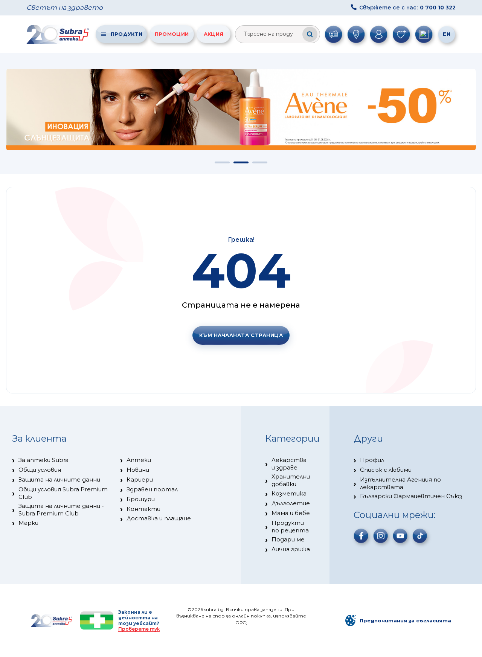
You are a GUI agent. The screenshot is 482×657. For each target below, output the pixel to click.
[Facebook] (361, 535)
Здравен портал (152, 489)
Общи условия (39, 469)
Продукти (126, 34)
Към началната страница (241, 335)
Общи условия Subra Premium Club (63, 493)
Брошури (141, 499)
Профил (372, 459)
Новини (138, 469)
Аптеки (139, 459)
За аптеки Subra (43, 459)
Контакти (143, 508)
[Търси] (309, 34)
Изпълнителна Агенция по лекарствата (400, 483)
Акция (214, 34)
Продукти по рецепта (290, 526)
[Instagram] (380, 535)
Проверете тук (139, 629)
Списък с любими (386, 469)
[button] (222, 162)
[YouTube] (400, 535)
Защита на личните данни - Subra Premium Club (61, 509)
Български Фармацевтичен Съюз (411, 496)
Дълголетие (291, 503)
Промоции (172, 34)
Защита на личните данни (59, 479)
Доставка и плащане (159, 518)
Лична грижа (291, 549)
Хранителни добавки (291, 480)
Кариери (140, 479)
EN (446, 34)
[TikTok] (419, 535)
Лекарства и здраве (289, 463)
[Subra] (58, 34)
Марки (28, 522)
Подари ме (288, 539)
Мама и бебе (291, 513)
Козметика (289, 493)
